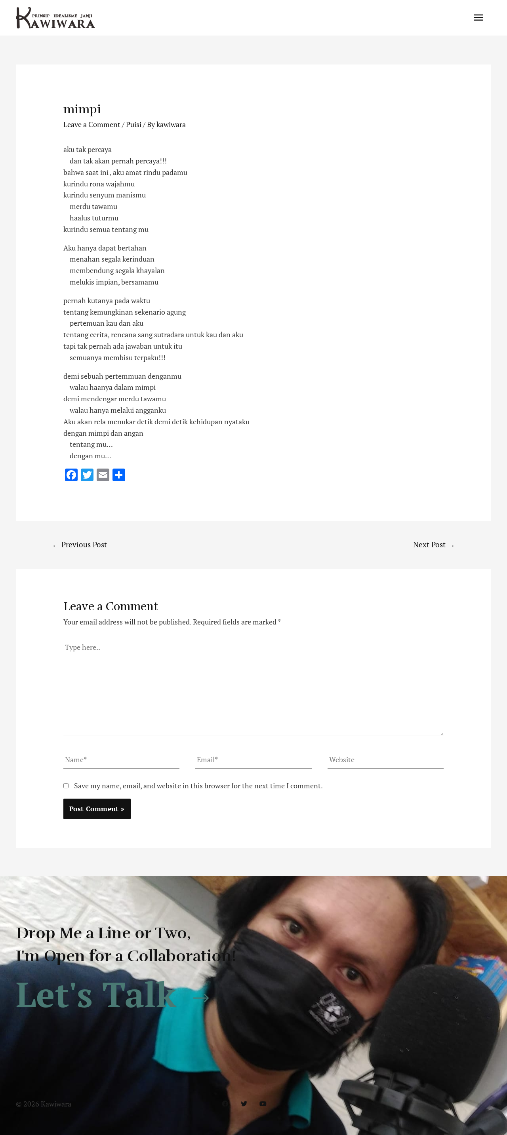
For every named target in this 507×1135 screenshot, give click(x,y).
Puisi (133, 124)
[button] (117, 994)
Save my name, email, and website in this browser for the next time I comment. (198, 785)
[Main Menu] (479, 17)
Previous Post (79, 544)
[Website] (386, 761)
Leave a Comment (91, 124)
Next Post (434, 544)
